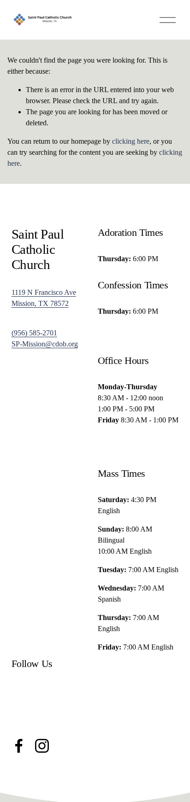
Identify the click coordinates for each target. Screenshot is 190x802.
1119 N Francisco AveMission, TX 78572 (44, 297)
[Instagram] (42, 745)
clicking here (130, 141)
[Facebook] (19, 745)
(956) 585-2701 (34, 333)
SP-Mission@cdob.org (45, 344)
